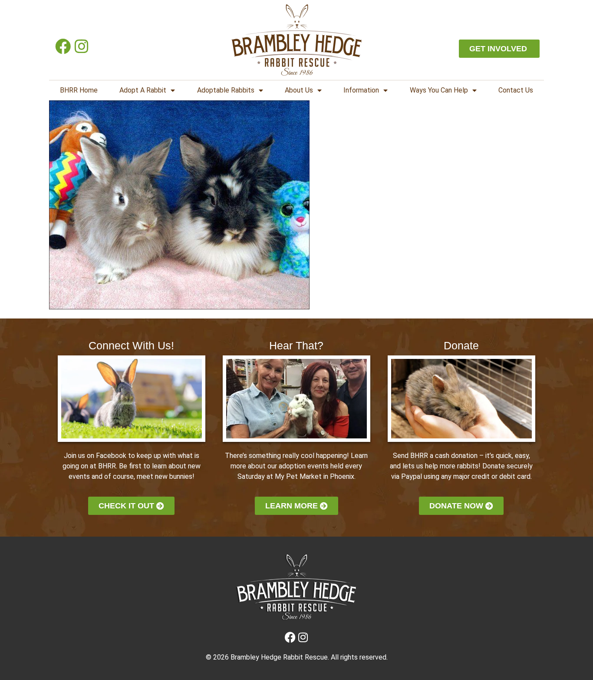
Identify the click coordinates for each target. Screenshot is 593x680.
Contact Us (515, 90)
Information (361, 90)
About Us (299, 90)
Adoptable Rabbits (225, 90)
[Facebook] (62, 46)
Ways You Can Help (439, 90)
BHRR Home (79, 90)
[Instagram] (81, 46)
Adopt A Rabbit (142, 90)
